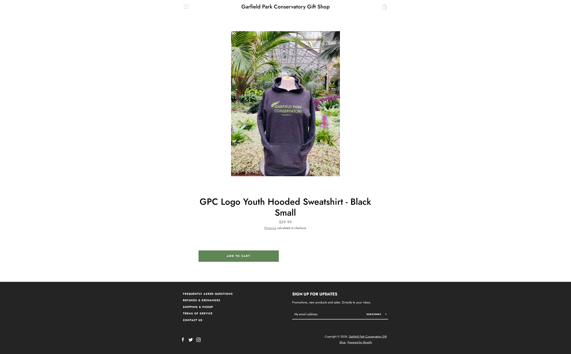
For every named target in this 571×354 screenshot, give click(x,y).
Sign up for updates (314, 294)
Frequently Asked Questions (208, 294)
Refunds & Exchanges (201, 300)
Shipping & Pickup (198, 307)
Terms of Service (198, 313)
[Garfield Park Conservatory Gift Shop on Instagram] (198, 339)
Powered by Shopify (360, 342)
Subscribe (374, 314)
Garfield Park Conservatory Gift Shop (285, 7)
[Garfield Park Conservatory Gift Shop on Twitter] (190, 339)
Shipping (270, 228)
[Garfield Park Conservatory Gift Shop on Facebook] (183, 339)
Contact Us (193, 320)
